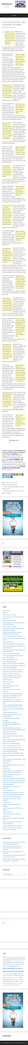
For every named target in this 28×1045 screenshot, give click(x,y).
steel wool (5, 983)
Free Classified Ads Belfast (10, 734)
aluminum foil (6, 957)
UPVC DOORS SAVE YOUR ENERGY (12, 814)
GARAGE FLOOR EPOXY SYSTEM (11, 743)
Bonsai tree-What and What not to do (13, 669)
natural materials (10, 975)
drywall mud (6, 964)
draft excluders (21, 962)
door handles (14, 962)
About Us (5, 613)
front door (8, 966)
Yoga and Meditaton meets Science (12, 825)
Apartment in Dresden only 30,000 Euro (13, 644)
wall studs (18, 983)
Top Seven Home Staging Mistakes (12, 796)
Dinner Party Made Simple (10, 712)
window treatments (16, 985)
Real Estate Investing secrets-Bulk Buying (14, 778)
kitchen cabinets (6, 973)
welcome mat (8, 985)
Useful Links (6, 816)
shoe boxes (8, 981)
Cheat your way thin (8, 681)
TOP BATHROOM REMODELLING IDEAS (13, 794)
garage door (13, 966)
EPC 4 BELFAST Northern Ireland (11, 718)
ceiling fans (14, 959)
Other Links (6, 763)
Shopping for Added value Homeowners (13, 782)
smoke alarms (15, 981)
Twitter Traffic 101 (8, 812)
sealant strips (11, 979)
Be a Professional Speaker (10, 661)
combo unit (12, 960)
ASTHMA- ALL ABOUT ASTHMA (11, 653)
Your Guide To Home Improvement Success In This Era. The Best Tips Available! (12, 847)
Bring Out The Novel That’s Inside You (13, 671)
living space (14, 484)
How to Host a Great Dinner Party (12, 747)
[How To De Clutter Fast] (7, 923)
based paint (7, 484)
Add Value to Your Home (9, 615)
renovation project (15, 977)
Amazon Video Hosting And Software (12, 636)
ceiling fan (8, 959)
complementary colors (19, 960)
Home (18, 966)
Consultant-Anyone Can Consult (11, 689)
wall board (14, 983)
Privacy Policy (6, 769)
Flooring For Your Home (9, 732)
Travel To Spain (7, 802)
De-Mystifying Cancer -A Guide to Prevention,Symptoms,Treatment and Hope (13, 701)
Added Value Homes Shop (10, 626)
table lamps (9, 983)
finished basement (13, 964)
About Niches (6, 610)
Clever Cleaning (7, 683)
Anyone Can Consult (8, 642)
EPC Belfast (6, 720)
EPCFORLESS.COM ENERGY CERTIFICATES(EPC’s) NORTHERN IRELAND (11, 724)
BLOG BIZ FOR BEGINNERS (10, 667)
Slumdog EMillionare (8, 784)
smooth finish (21, 981)
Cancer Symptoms (7, 679)
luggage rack (16, 973)
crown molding (7, 962)
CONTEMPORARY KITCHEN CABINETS (13, 693)
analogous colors (12, 957)
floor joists (19, 964)
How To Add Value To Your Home (12, 745)
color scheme (6, 961)
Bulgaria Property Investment (11, 674)
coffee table (21, 959)
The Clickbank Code (8, 790)
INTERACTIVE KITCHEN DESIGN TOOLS (13, 753)
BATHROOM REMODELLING (10, 659)
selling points (17, 979)
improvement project (13, 968)
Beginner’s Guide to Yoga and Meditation (14, 663)
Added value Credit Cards (9, 620)
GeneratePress (23, 1043)
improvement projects (13, 971)
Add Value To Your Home (10, 482)
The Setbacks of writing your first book (13, 792)
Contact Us (5, 691)
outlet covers (17, 975)
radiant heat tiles (8, 977)
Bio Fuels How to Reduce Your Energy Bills (14, 665)
